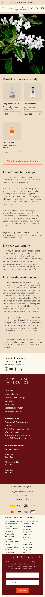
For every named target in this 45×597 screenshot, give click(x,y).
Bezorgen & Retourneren (16, 422)
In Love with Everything (27, 548)
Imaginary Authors (12, 547)
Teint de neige (28, 524)
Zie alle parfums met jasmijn (22, 161)
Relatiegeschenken (13, 411)
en (7, 8)
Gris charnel (27, 537)
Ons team (9, 401)
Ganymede (27, 526)
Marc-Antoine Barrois (13, 521)
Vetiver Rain (27, 545)
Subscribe (22, 590)
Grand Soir (27, 542)
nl (11, 8)
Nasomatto (9, 534)
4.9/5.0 (15, 361)
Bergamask (27, 531)
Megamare (27, 529)
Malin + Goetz (10, 549)
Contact (8, 425)
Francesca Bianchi (12, 542)
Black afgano (28, 534)
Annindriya (9, 539)
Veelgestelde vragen (14, 408)
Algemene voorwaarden (22, 491)
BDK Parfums (10, 536)
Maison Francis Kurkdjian (11, 525)
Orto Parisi (9, 531)
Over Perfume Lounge (15, 397)
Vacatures (9, 404)
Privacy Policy (23, 495)
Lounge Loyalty (12, 394)
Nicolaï (7, 544)
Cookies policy (22, 499)
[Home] (22, 8)
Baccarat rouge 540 (30, 521)
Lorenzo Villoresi (11, 529)
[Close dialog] (40, 557)
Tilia (24, 539)
